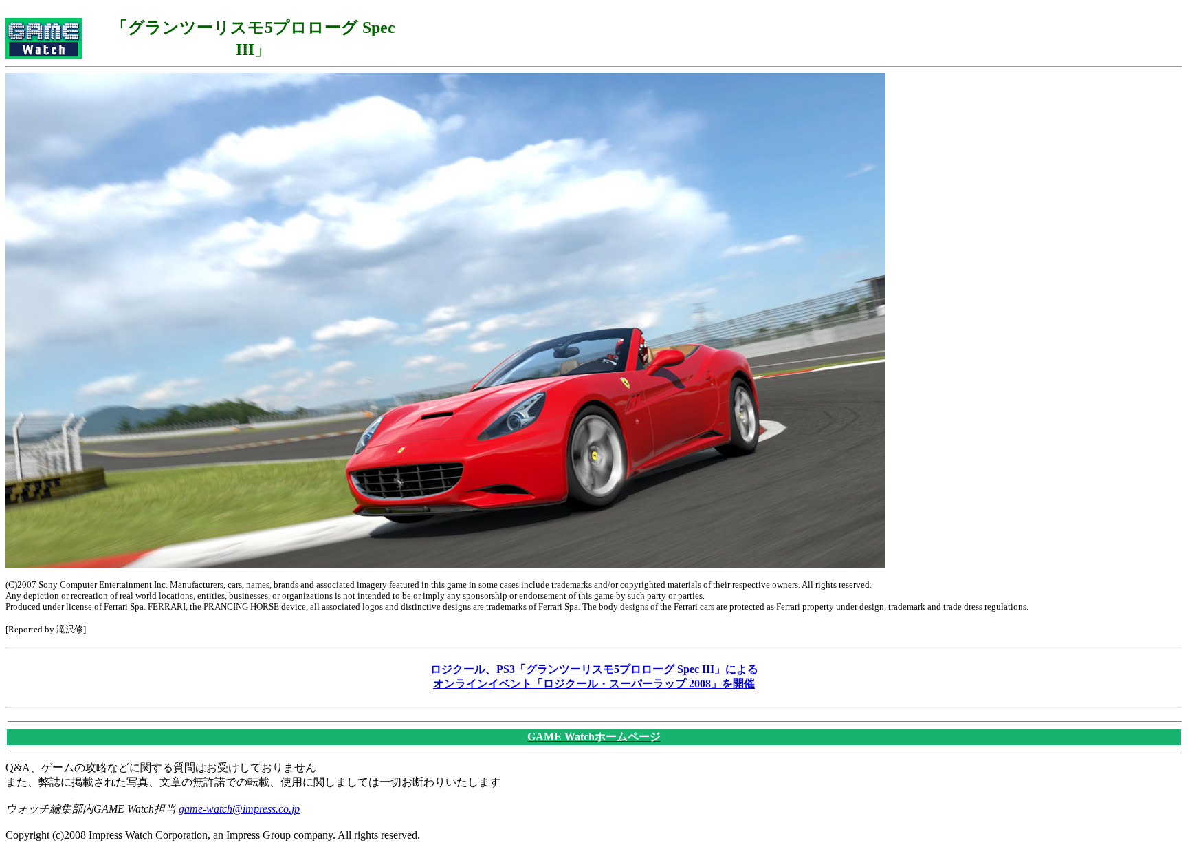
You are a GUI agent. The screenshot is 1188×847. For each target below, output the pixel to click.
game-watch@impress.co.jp (239, 809)
